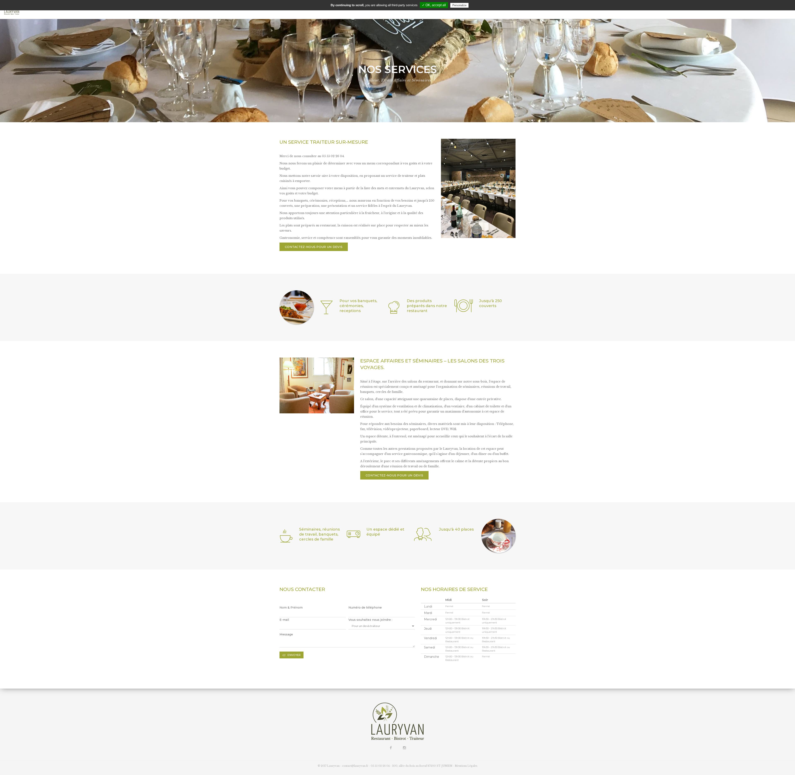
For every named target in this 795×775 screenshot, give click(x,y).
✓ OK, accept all (434, 5)
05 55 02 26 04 (380, 765)
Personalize (459, 5)
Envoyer (294, 655)
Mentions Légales (466, 765)
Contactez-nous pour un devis (313, 247)
